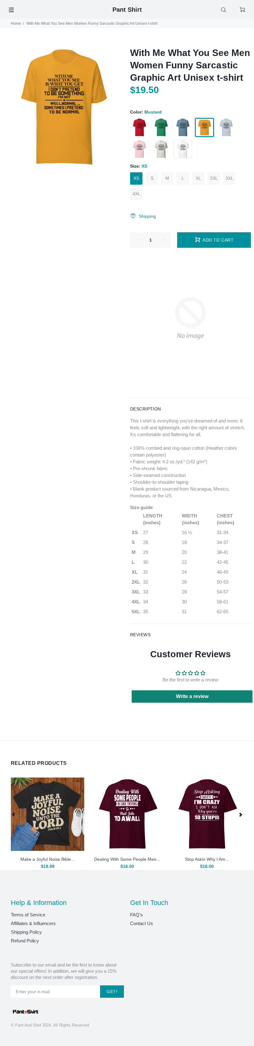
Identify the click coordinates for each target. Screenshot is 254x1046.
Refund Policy (25, 940)
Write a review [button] (192, 696)
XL (198, 178)
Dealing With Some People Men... (127, 859)
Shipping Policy (26, 932)
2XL (214, 178)
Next (240, 814)
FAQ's (136, 914)
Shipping (147, 216)
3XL (229, 178)
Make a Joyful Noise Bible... (47, 859)
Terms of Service (28, 914)
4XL (136, 193)
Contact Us (141, 923)
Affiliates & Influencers (33, 923)
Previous (14, 814)
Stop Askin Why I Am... (207, 859)
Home (16, 23)
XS (136, 178)
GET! (112, 991)
